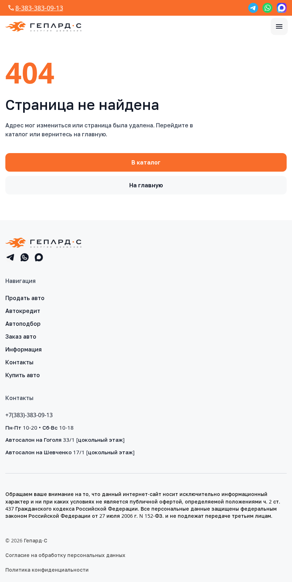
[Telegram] (253, 8)
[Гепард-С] (43, 26)
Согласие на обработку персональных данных (65, 555)
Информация (23, 349)
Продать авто (25, 298)
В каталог (146, 162)
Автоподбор (23, 323)
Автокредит (22, 310)
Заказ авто (20, 336)
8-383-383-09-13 (39, 8)
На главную (146, 185)
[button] (279, 26)
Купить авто (22, 375)
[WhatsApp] (267, 8)
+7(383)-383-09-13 (29, 415)
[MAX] (282, 8)
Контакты (19, 362)
